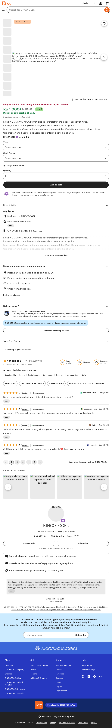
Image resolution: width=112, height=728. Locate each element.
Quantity (7, 171)
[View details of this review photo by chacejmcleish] (42, 487)
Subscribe (80, 635)
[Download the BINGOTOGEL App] (39, 705)
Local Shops (83, 723)
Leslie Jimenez (90, 409)
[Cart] (107, 3)
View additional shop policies (56, 331)
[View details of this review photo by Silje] (69, 487)
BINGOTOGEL (9, 137)
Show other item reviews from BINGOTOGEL (88, 462)
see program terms (77, 316)
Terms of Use (41, 723)
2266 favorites (56, 601)
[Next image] (104, 57)
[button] (63, 520)
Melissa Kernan (90, 393)
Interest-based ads (67, 723)
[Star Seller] (17, 137)
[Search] (107, 10)
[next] (104, 487)
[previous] (8, 487)
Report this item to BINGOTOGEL (92, 99)
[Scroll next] (92, 383)
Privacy (53, 723)
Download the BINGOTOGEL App (61, 705)
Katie (94, 425)
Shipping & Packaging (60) (32, 383)
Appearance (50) (56, 383)
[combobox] (55, 10)
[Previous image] (17, 57)
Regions (94, 723)
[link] (5, 462)
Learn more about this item (56, 255)
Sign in (85, 3)
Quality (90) (10, 383)
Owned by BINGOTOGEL (49, 531)
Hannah (93, 445)
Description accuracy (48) (80, 383)
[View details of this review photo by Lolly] (15, 487)
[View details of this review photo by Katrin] (96, 487)
